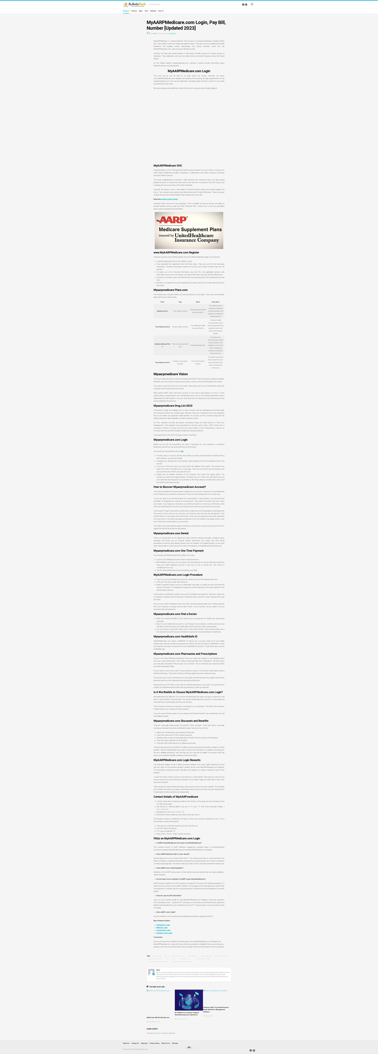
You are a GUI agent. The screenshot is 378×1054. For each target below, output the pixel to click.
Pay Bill (173, 959)
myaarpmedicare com (192, 956)
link (182, 451)
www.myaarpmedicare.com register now (157, 961)
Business (126, 11)
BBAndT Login (162, 928)
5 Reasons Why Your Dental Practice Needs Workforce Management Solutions (216, 1010)
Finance (134, 11)
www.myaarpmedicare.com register (202, 959)
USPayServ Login (163, 925)
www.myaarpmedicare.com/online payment (181, 961)
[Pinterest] (246, 5)
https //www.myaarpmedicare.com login (174, 956)
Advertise (144, 1043)
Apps (141, 11)
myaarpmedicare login (206, 956)
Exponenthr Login (163, 930)
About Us (126, 1043)
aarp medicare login (157, 956)
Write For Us (165, 1043)
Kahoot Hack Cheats (170, 199)
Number (167, 959)
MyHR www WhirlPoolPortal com (158, 1017)
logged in (159, 1033)
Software (153, 11)
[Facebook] (243, 5)
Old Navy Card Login (164, 933)
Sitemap (175, 1043)
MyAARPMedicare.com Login (221, 956)
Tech (146, 11)
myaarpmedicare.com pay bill (155, 959)
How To (161, 11)
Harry (155, 33)
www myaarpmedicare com (184, 959)
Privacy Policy (154, 1043)
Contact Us (135, 1043)
